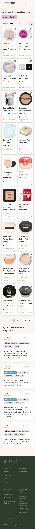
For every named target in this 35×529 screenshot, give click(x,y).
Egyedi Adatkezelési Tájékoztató (23, 503)
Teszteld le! (7, 475)
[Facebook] (10, 461)
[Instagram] (15, 461)
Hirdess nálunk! (9, 494)
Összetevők (23, 471)
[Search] (27, 3)
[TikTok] (5, 461)
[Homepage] (9, 3)
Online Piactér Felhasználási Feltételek (24, 491)
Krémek (6, 468)
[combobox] (15, 23)
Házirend (7, 498)
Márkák (6, 471)
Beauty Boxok (23, 468)
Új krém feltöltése (9, 17)
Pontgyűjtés (23, 512)
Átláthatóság (23, 509)
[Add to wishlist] (15, 29)
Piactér (6, 478)
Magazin (6, 482)
